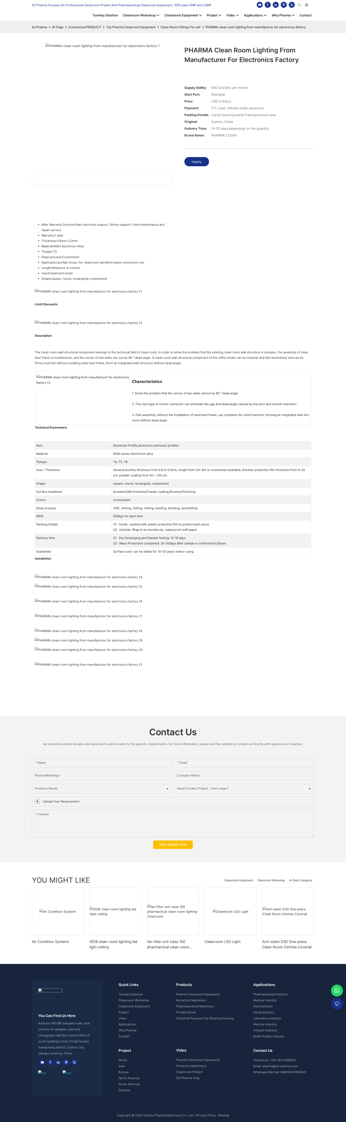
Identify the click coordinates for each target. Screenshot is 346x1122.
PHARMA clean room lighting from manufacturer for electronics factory (255, 27)
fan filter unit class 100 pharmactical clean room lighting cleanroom (168, 945)
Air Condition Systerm (50, 942)
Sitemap (223, 1115)
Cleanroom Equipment (238, 880)
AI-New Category (300, 880)
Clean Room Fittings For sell (180, 27)
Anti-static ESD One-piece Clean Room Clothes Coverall (287, 944)
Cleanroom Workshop (271, 880)
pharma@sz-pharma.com (280, 1066)
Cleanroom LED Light (223, 942)
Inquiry (197, 162)
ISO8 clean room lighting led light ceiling (113, 944)
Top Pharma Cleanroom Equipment (131, 27)
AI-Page (57, 27)
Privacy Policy (206, 1115)
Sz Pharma (39, 27)
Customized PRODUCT (84, 27)
